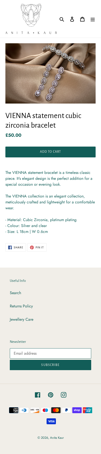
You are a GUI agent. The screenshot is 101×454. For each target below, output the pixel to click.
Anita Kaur (57, 437)
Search (15, 293)
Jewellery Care (21, 319)
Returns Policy (21, 306)
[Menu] (93, 18)
